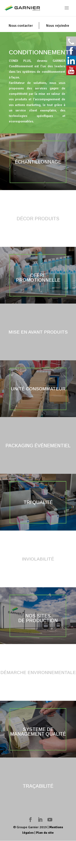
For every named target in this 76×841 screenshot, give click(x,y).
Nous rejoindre (57, 25)
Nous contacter (21, 25)
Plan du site (45, 833)
